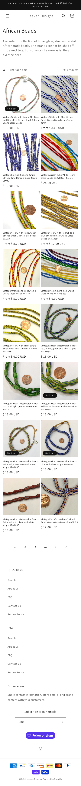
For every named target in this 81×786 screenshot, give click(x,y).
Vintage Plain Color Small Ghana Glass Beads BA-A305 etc (57, 292)
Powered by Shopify (52, 779)
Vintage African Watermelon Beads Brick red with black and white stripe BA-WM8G (20, 522)
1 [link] (15, 546)
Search (12, 580)
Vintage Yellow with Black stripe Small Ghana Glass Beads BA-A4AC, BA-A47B (20, 348)
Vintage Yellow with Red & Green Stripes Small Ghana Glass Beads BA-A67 (20, 235)
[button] (7, 16)
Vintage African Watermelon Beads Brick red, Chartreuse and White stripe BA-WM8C (20, 464)
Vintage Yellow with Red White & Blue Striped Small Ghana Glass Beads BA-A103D (57, 235)
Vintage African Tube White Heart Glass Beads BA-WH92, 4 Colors (58, 176)
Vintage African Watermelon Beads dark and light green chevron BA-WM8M (20, 406)
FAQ (10, 597)
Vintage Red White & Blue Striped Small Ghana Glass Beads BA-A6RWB (59, 521)
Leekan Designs (35, 779)
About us (13, 588)
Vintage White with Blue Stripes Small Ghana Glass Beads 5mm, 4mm (57, 119)
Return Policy (16, 614)
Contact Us (14, 605)
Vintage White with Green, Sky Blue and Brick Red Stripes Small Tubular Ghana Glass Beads (21, 119)
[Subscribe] (62, 721)
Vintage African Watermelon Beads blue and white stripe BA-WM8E (58, 463)
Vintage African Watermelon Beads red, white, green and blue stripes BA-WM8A (58, 348)
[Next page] (66, 547)
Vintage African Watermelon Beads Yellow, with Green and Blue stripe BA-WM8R (58, 406)
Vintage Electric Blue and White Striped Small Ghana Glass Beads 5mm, (20, 177)
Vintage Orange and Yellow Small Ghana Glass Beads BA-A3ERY (20, 292)
